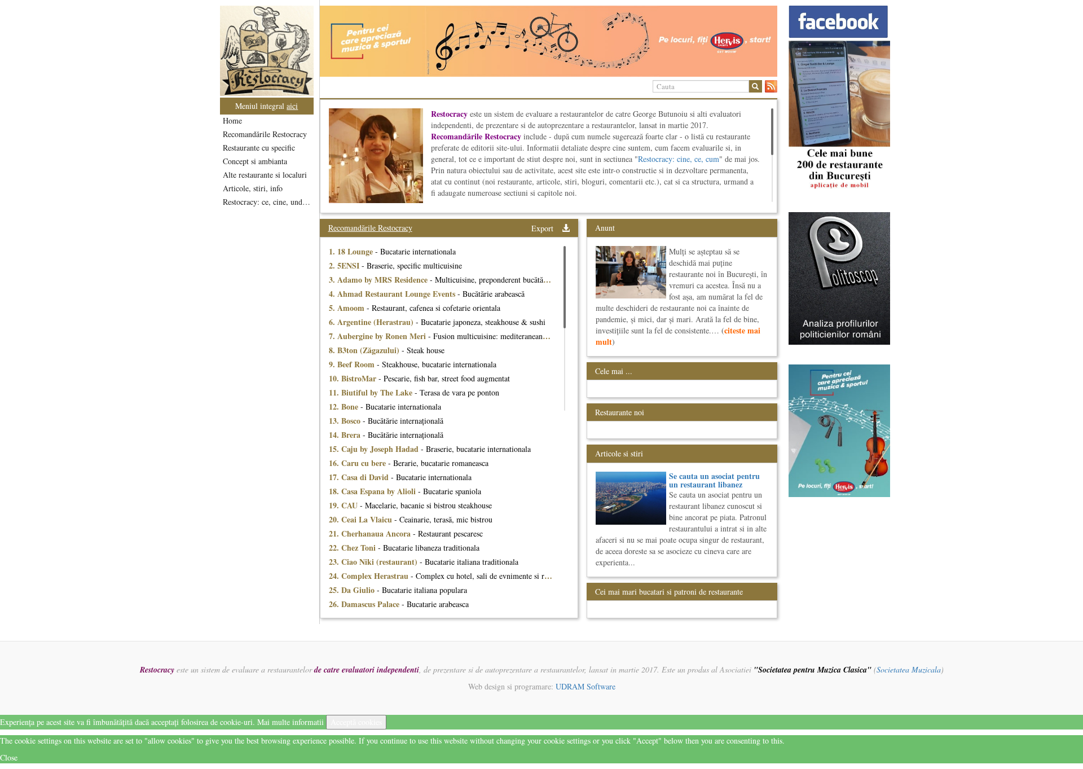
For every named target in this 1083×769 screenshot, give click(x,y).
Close (8, 757)
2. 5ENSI (345, 265)
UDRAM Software (585, 686)
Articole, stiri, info (253, 188)
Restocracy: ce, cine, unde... (267, 201)
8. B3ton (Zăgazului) (365, 350)
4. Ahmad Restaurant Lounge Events (393, 294)
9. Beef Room (353, 364)
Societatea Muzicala (909, 669)
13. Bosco (346, 421)
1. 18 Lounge (352, 251)
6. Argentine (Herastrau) (372, 322)
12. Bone (344, 406)
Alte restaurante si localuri (265, 174)
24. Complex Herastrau (370, 576)
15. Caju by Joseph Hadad (375, 449)
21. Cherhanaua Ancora (371, 533)
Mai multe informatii (290, 722)
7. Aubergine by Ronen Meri (378, 336)
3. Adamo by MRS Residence (379, 279)
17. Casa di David (360, 477)
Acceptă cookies (356, 722)
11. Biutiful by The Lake (372, 392)
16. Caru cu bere (358, 463)
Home (232, 120)
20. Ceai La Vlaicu (361, 519)
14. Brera (346, 435)
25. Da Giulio (353, 590)
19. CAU (344, 505)
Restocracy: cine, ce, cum (678, 158)
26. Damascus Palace (365, 604)
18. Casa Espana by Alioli (373, 491)
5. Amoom (348, 308)
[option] (548, 41)
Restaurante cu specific (259, 147)
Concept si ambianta (255, 161)
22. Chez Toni (353, 547)
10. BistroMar (353, 378)
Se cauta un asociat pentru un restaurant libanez (714, 480)
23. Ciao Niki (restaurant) (374, 562)
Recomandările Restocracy (265, 134)
